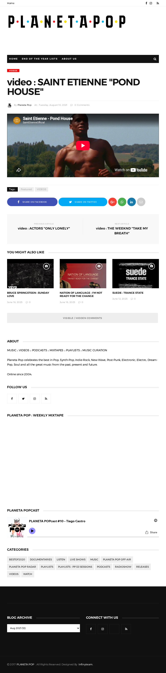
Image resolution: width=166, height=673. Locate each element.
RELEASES (142, 567)
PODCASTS (103, 567)
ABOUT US (69, 59)
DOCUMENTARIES (41, 559)
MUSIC (94, 559)
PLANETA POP (26, 664)
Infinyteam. (86, 664)
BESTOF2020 (17, 559)
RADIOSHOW (123, 567)
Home (10, 3)
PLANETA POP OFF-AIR (117, 559)
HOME (13, 59)
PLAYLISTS (47, 567)
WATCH (27, 574)
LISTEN (61, 559)
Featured (26, 189)
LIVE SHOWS (77, 559)
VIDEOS (13, 70)
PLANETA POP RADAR (22, 567)
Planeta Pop (24, 105)
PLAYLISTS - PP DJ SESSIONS (75, 567)
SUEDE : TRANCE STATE (128, 292)
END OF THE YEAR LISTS (40, 59)
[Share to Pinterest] (141, 201)
